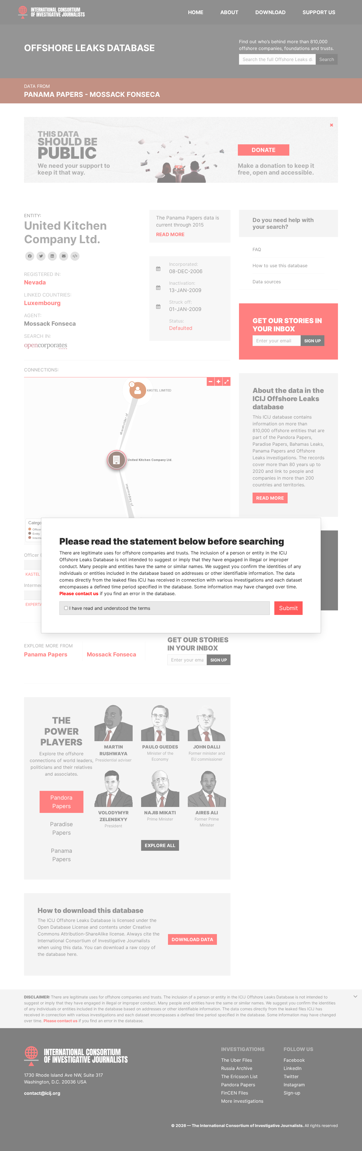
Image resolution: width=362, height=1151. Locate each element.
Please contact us (78, 593)
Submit (288, 608)
